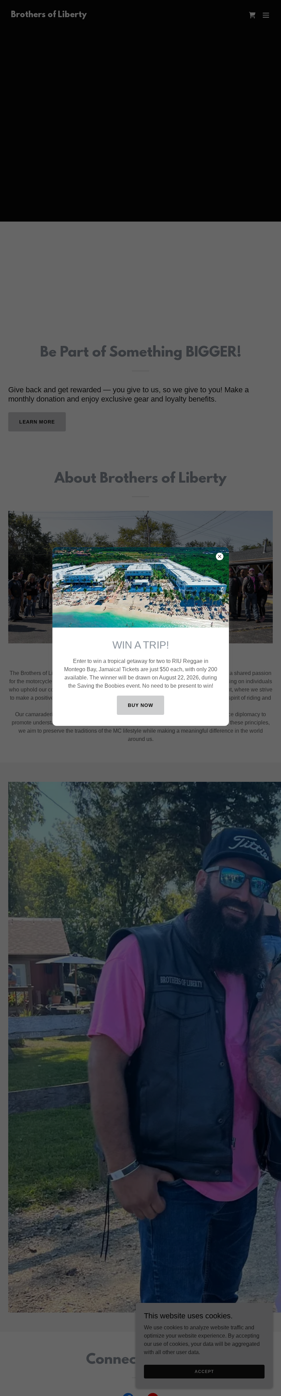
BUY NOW (140, 705)
